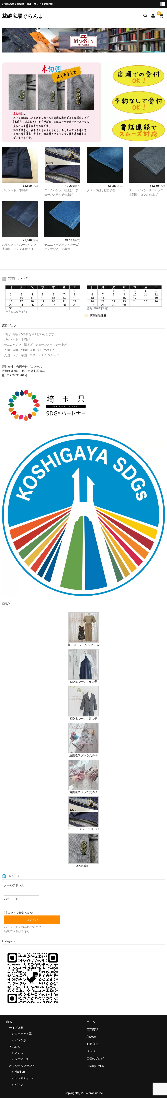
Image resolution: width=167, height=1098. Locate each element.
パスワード (11, 899)
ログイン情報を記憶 (20, 912)
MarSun (20, 1071)
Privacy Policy (95, 1065)
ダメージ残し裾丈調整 (101, 190)
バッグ (19, 1084)
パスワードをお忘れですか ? (22, 926)
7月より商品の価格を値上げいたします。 (30, 334)
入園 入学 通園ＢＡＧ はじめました (29, 350)
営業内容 (92, 1029)
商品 (9, 1022)
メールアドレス (14, 885)
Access (91, 1036)
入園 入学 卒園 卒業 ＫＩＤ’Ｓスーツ (31, 355)
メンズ (19, 1052)
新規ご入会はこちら (17, 931)
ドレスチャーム (25, 1078)
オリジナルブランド (22, 1065)
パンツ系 (20, 1040)
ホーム (91, 1022)
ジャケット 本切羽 (15, 190)
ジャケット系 (23, 1033)
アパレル (15, 1046)
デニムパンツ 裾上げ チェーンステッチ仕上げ (35, 344)
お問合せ (92, 1044)
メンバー (92, 1051)
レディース (22, 1059)
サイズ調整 (16, 1027)
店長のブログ (95, 1058)
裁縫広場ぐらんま (23, 16)
